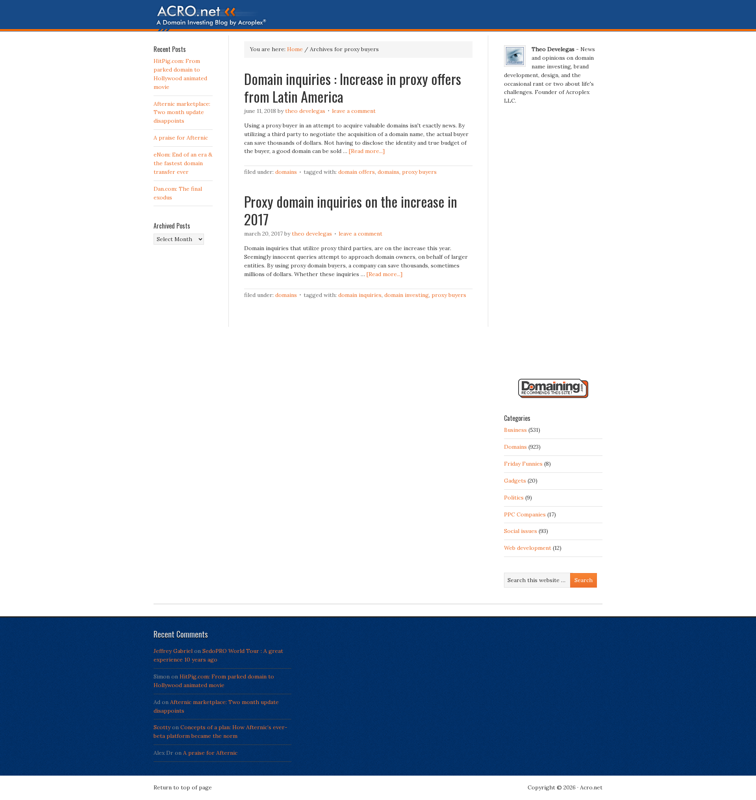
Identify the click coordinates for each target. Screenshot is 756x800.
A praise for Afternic (181, 137)
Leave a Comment (354, 110)
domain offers (356, 171)
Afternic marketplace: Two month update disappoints (182, 112)
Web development (527, 547)
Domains (286, 171)
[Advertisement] (553, 245)
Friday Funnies (523, 463)
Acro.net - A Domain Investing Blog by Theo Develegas (378, 17)
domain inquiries (360, 295)
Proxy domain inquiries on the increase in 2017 (350, 210)
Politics (514, 497)
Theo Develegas (305, 110)
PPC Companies (525, 514)
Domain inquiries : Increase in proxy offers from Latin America (352, 87)
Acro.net (591, 787)
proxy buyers (419, 171)
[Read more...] (367, 151)
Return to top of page (183, 787)
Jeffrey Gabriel (173, 650)
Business (515, 429)
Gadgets (515, 480)
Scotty (162, 727)
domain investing (406, 295)
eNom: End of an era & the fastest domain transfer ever (183, 163)
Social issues (520, 531)
